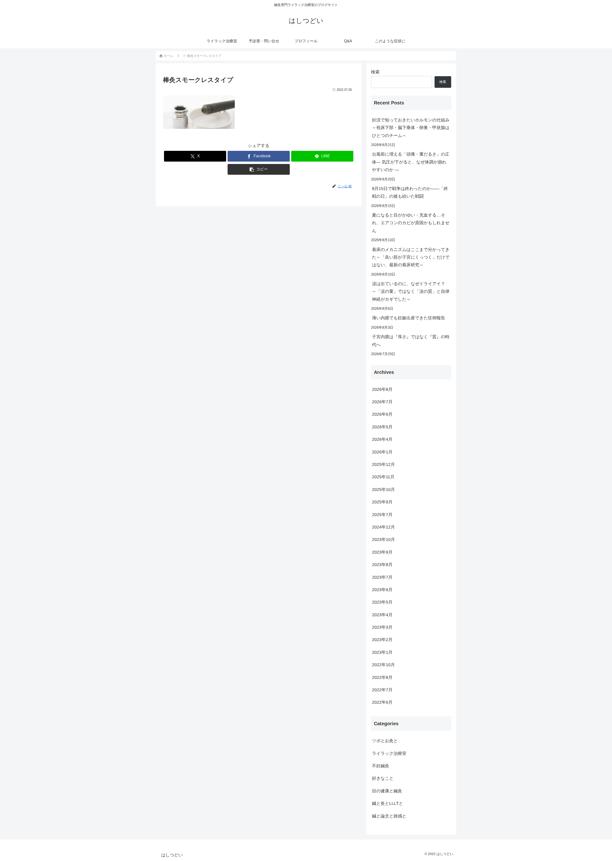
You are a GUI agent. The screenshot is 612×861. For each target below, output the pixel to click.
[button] (259, 169)
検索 (375, 72)
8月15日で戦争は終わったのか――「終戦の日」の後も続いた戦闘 (410, 192)
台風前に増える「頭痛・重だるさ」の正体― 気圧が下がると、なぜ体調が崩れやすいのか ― (410, 162)
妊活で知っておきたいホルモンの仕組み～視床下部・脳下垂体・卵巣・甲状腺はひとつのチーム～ (410, 128)
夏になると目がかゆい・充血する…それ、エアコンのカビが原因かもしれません (410, 223)
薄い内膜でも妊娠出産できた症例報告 (408, 318)
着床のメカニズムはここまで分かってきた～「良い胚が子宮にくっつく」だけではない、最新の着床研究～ (410, 257)
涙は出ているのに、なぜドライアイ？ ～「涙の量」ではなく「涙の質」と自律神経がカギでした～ (410, 291)
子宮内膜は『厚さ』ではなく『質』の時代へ (410, 340)
